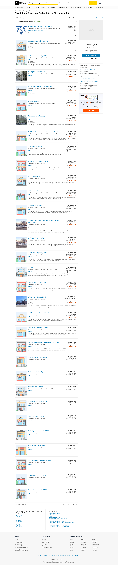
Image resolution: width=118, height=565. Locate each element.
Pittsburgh (25, 11)
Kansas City (84, 544)
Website (30, 30)
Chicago (71, 547)
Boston (71, 544)
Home (16, 11)
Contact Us (17, 541)
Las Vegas (83, 545)
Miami (93, 539)
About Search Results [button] (98, 17)
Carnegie (18, 517)
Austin (71, 541)
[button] (100, 3)
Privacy (40, 555)
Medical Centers (49, 269)
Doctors (31, 11)
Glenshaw (18, 525)
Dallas (71, 549)
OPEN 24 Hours (37, 21)
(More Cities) (80, 536)
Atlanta (71, 539)
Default (74, 18)
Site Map (44, 544)
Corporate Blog (18, 544)
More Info (40, 30)
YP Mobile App (45, 542)
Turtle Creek (19, 526)
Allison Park (19, 521)
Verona (18, 524)
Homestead (19, 522)
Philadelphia (95, 547)
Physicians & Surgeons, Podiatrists (36, 28)
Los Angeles (84, 547)
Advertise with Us (19, 542)
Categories (44, 545)
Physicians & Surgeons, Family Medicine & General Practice (61, 523)
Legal (76, 555)
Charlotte (72, 545)
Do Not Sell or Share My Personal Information (55, 555)
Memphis (83, 550)
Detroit (82, 539)
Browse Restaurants (47, 547)
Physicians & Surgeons (51, 58)
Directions (34, 30)
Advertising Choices (19, 545)
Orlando (93, 545)
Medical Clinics (52, 514)
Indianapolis (83, 542)
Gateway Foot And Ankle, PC (38, 41)
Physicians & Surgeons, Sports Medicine (55, 28)
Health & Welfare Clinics (54, 517)
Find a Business (46, 541)
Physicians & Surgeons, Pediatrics (57, 521)
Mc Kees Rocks (20, 519)
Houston (83, 541)
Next (76, 504)
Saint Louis (94, 550)
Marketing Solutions (19, 549)
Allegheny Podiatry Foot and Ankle (40, 26)
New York (94, 542)
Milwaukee (94, 541)
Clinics (47, 134)
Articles (44, 539)
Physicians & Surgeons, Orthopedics (54, 43)
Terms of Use (70, 555)
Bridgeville (18, 516)
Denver (71, 550)
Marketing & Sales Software (21, 550)
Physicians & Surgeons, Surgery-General (58, 525)
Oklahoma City (95, 544)
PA (20, 11)
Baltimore (72, 542)
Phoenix (94, 549)
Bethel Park (19, 515)
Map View (20, 17)
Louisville (83, 549)
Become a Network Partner (21, 547)
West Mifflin (19, 520)
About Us (17, 539)
